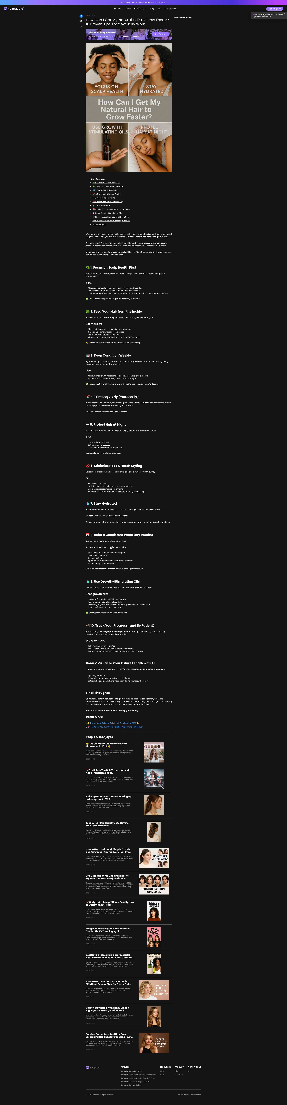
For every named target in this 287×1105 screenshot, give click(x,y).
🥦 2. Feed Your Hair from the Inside (107, 186)
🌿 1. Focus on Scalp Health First (106, 182)
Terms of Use (196, 1095)
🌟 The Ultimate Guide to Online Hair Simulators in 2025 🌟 (113, 723)
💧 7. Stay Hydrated (101, 205)
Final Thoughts (98, 224)
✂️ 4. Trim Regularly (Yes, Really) (106, 194)
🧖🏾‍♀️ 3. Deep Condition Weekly (105, 190)
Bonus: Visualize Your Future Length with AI (111, 220)
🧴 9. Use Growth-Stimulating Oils (107, 213)
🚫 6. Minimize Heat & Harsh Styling (107, 201)
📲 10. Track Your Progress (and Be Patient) (111, 217)
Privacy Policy (183, 1095)
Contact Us (179, 1074)
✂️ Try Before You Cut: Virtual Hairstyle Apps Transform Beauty (115, 727)
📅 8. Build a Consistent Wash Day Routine (111, 209)
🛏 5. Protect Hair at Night (103, 198)
